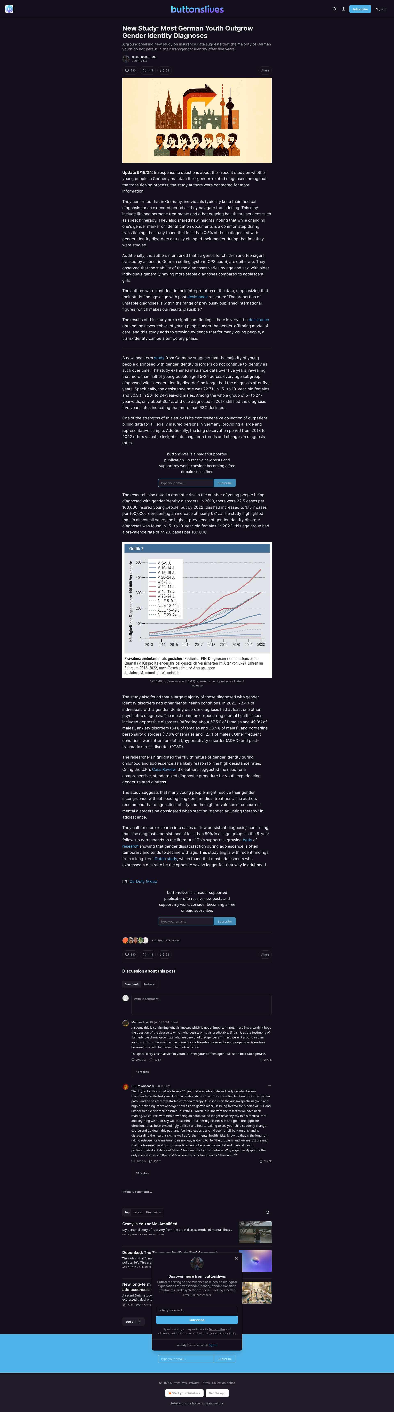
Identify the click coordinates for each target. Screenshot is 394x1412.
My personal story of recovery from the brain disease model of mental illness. (177, 1229)
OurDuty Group (143, 881)
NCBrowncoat (141, 1086)
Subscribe (360, 9)
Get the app (217, 1393)
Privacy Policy (228, 1333)
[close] (236, 1258)
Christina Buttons (144, 56)
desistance (197, 296)
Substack (177, 1403)
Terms (205, 1383)
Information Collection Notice (196, 1333)
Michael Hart (140, 1022)
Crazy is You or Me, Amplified (149, 1224)
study (159, 358)
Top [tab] (127, 1212)
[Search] (334, 9)
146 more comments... (137, 1191)
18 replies (142, 1072)
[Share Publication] (343, 9)
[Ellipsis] (269, 1022)
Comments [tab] (132, 984)
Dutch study (166, 858)
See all (131, 1321)
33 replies (142, 1173)
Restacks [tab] (149, 984)
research (130, 846)
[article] (197, 1232)
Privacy (194, 1383)
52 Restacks (172, 940)
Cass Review (163, 769)
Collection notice (223, 1383)
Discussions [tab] (153, 1212)
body (247, 840)
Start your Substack (186, 1393)
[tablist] (140, 984)
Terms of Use (217, 1329)
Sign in (381, 9)
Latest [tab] (138, 1212)
